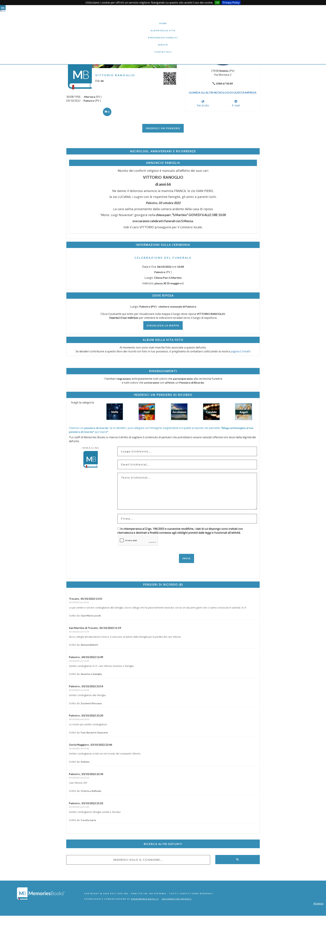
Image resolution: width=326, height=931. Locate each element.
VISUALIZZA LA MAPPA (163, 325)
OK (217, 2)
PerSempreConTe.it (145, 899)
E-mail (236, 105)
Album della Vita (163, 27)
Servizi (163, 42)
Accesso (318, 903)
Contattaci (163, 49)
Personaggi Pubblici (163, 35)
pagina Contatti (240, 351)
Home (163, 20)
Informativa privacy (177, 899)
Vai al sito (203, 105)
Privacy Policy (231, 2)
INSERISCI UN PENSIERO (163, 128)
